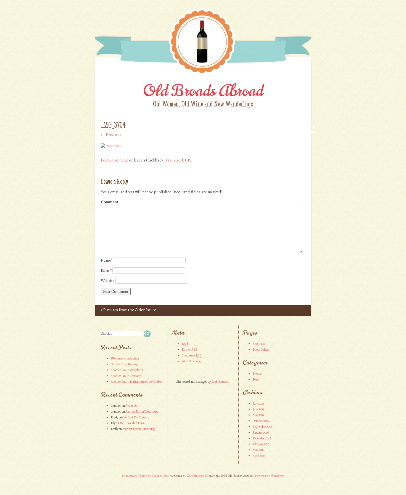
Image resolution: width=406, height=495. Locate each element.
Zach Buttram (220, 381)
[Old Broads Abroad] (203, 73)
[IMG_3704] (112, 146)
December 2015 (262, 438)
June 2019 (258, 409)
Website (108, 280)
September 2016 (262, 426)
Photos (257, 373)
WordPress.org (191, 361)
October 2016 (261, 421)
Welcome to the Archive (125, 358)
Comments (192, 355)
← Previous (111, 134)
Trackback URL (178, 160)
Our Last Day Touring (124, 364)
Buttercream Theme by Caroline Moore (147, 475)
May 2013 (258, 450)
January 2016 (261, 432)
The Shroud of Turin (132, 423)
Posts (256, 379)
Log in (185, 344)
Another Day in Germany (126, 376)
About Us (131, 405)
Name (106, 260)
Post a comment (114, 160)
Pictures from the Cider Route (128, 309)
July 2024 (258, 403)
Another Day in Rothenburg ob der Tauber (136, 381)
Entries (189, 349)
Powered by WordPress (269, 475)
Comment (109, 202)
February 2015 (261, 444)
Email (106, 270)
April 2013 (259, 456)
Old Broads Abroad (203, 90)
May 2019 (258, 415)
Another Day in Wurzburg (127, 370)
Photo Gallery (261, 349)
